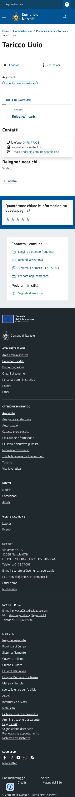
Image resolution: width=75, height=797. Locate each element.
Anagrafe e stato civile (16, 419)
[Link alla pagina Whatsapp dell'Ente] (25, 757)
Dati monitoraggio (13, 777)
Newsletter (9, 763)
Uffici (5, 392)
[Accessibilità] (10, 787)
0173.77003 (22, 564)
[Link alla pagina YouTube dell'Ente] (18, 757)
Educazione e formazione (18, 437)
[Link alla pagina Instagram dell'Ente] (11, 757)
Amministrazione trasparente (21, 719)
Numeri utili (9, 589)
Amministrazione (22, 31)
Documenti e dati (13, 361)
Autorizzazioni (11, 425)
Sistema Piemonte (14, 652)
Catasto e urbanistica (15, 431)
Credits (22, 782)
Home (5, 31)
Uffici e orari (9, 582)
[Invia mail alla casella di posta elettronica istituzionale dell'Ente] (33, 570)
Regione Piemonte (14, 4)
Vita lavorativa (11, 468)
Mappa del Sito (52, 782)
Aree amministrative (15, 355)
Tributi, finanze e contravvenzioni (23, 456)
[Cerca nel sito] (63, 16)
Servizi (45, 777)
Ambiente (8, 413)
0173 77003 (31, 142)
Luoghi (6, 523)
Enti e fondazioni (13, 367)
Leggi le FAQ (10, 724)
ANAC (6, 695)
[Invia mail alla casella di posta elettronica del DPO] (30, 610)
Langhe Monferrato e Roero (20, 677)
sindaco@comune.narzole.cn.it (40, 151)
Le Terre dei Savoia (14, 671)
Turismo (7, 462)
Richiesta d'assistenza (16, 738)
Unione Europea (12, 664)
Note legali (9, 708)
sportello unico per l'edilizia (19, 689)
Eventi (6, 529)
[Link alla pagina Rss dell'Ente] (32, 757)
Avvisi (6, 502)
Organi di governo (13, 373)
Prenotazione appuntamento (20, 733)
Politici (6, 385)
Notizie (6, 489)
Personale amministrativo (51, 31)
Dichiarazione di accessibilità (20, 714)
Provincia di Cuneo (14, 646)
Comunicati (9, 495)
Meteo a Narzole (12, 683)
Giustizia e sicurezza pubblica (20, 444)
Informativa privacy (14, 701)
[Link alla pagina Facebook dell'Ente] (4, 757)
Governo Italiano (12, 658)
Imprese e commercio (15, 450)
